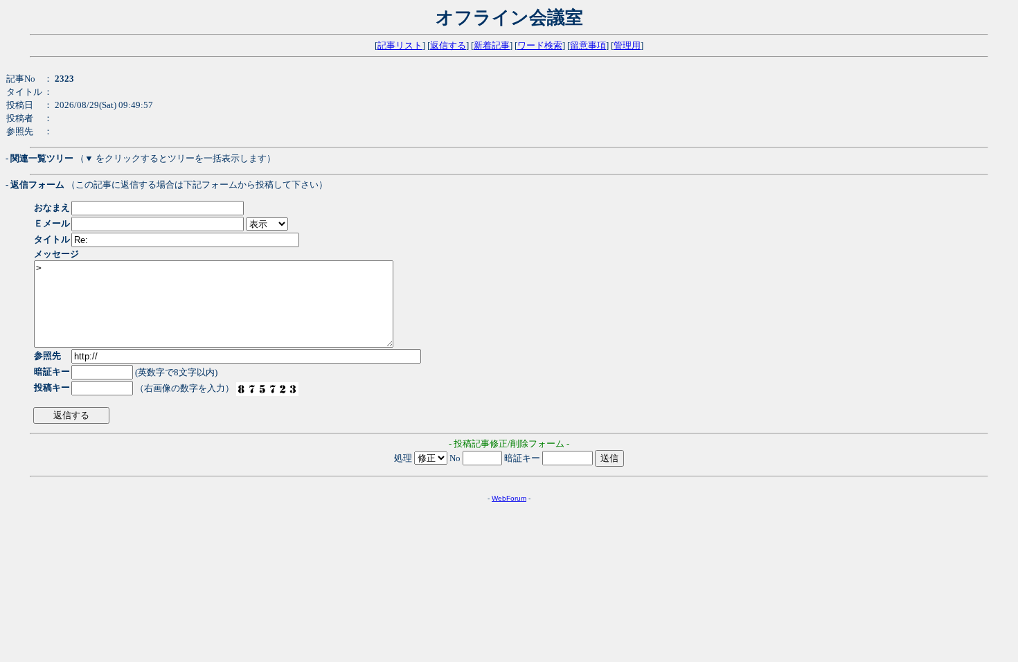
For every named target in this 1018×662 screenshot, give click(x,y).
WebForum (509, 498)
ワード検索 (539, 46)
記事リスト (399, 46)
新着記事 (492, 46)
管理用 (627, 46)
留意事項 (588, 46)
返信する (448, 46)
